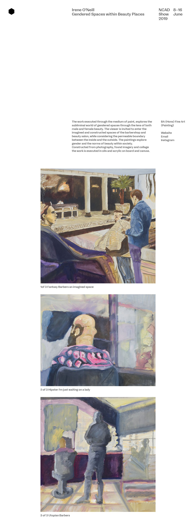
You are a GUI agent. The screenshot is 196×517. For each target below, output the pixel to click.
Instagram (167, 140)
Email (164, 136)
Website (166, 132)
